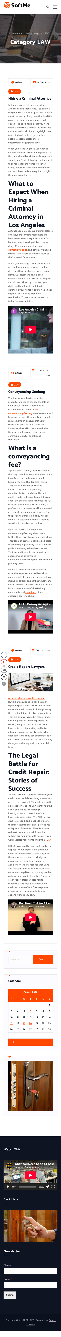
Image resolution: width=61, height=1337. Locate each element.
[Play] (8, 1186)
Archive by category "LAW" (35, 33)
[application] (30, 1175)
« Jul (12, 1042)
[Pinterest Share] (4, 662)
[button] (4, 684)
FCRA (48, 840)
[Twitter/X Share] (4, 677)
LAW (16, 91)
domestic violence (17, 250)
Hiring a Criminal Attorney (30, 98)
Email (8, 1279)
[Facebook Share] (4, 655)
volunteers (30, 592)
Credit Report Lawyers (26, 667)
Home (15, 33)
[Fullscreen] (53, 1186)
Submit (10, 1295)
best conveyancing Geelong (24, 411)
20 (30, 1023)
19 (24, 1023)
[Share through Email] (4, 669)
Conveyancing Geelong (26, 392)
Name (8, 1265)
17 (11, 1023)
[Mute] (47, 1186)
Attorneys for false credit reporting (26, 698)
